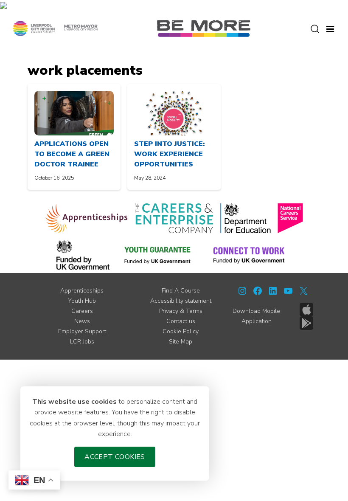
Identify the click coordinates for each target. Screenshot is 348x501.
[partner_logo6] (157, 255)
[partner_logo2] (174, 218)
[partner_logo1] (87, 218)
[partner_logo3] (245, 218)
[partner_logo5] (82, 255)
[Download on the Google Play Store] (306, 323)
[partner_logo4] (290, 218)
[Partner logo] (55, 28)
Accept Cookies (114, 457)
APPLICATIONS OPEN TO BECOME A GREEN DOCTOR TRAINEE (71, 154)
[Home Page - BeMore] (203, 28)
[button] (330, 28)
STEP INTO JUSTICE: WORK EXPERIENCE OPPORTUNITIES (169, 154)
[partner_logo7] (249, 255)
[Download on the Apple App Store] (306, 309)
